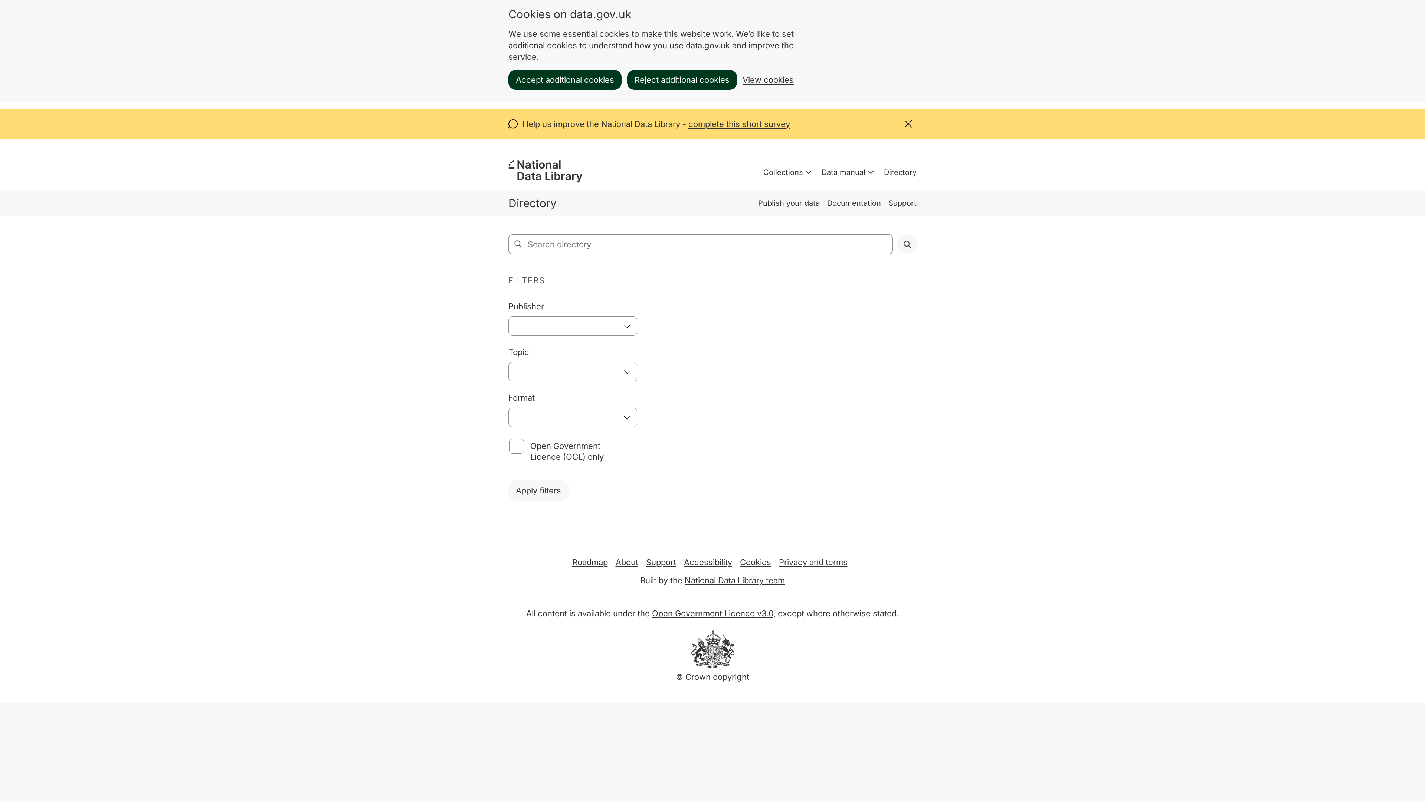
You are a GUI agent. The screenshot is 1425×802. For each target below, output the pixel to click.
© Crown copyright (712, 677)
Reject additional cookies (682, 80)
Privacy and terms (813, 562)
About (627, 562)
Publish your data (789, 203)
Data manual (843, 172)
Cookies (755, 562)
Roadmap (590, 562)
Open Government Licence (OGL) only (567, 451)
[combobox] (572, 326)
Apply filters (538, 490)
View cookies (768, 80)
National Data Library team (735, 580)
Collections (783, 172)
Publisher (526, 306)
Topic (518, 352)
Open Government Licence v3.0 (712, 613)
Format (521, 397)
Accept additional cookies (565, 80)
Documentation (854, 203)
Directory (900, 172)
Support (902, 203)
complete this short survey (739, 124)
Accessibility (708, 562)
